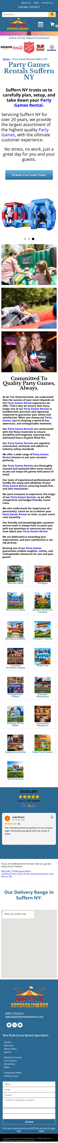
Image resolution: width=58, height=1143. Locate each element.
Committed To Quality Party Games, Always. (29, 383)
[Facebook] (9, 1025)
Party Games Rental (33, 102)
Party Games (34, 548)
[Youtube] (20, 1025)
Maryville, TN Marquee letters (16, 871)
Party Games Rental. (35, 531)
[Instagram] (14, 1025)
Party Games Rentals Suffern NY (29, 71)
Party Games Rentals (36, 408)
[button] (6, 212)
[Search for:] (25, 14)
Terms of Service (29, 1131)
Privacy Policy (9, 1131)
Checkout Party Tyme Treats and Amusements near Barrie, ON (27, 875)
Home (6, 59)
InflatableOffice (30, 1140)
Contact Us (47, 2)
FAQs (36, 2)
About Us (26, 2)
